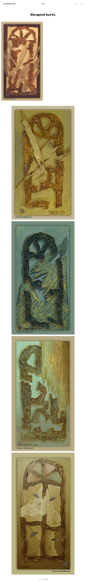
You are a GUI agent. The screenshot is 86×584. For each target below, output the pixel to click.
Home (43, 3)
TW (78, 3)
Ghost (46, 579)
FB (75, 3)
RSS (82, 3)
